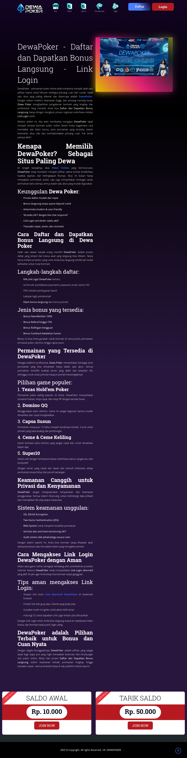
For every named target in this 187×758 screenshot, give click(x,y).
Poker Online (60, 167)
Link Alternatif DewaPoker (61, 594)
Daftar (139, 6)
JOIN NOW (47, 725)
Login (163, 7)
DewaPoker (85, 96)
